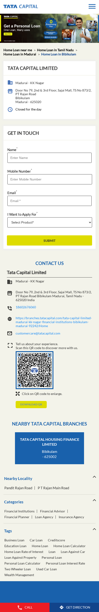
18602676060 (26, 307)
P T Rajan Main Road (53, 488)
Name (12, 149)
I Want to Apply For (22, 213)
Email (12, 192)
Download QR (31, 404)
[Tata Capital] (20, 7)
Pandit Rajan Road (18, 488)
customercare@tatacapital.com (38, 333)
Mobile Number (19, 170)
